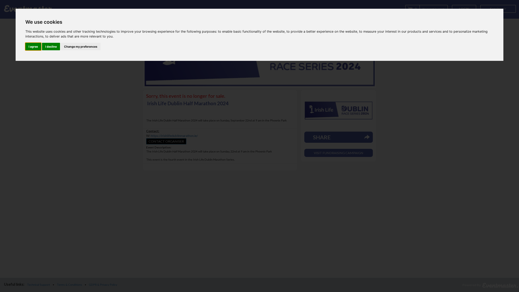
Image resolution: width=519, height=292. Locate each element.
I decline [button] (51, 46)
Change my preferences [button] (80, 46)
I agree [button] (33, 46)
